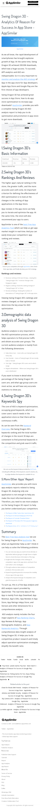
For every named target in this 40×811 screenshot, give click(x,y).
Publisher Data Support (9, 754)
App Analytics (6, 763)
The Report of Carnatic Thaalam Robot (17, 518)
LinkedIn (33, 659)
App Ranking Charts (25, 618)
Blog (3, 785)
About (3, 779)
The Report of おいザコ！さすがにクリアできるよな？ (22, 526)
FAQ (3, 782)
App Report (5, 766)
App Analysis (6, 745)
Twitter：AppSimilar (8, 729)
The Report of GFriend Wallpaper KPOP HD (19, 516)
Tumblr (15, 659)
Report (4, 760)
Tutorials (4, 757)
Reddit (9, 659)
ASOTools (33, 469)
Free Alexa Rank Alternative (10, 798)
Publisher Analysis (7, 748)
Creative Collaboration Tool (10, 801)
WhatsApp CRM (6, 792)
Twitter (3, 659)
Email (21, 659)
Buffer (27, 659)
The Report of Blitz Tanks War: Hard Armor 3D (20, 513)
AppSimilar (20, 49)
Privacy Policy (6, 776)
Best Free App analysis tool (17, 537)
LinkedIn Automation (8, 795)
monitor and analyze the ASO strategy (18, 79)
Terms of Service (7, 773)
